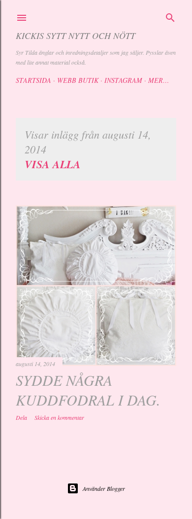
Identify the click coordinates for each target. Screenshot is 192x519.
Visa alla (53, 164)
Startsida (33, 80)
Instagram (123, 80)
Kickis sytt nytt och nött (75, 35)
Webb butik (77, 80)
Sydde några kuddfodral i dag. (88, 389)
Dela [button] (21, 417)
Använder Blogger (104, 488)
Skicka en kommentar (59, 417)
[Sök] (170, 16)
